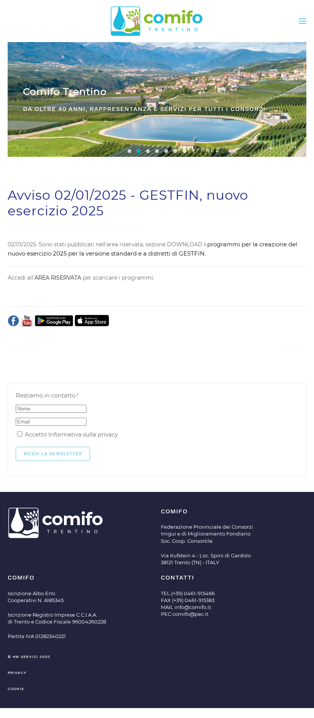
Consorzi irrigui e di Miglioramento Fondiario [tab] (175, 151)
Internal (133, 229)
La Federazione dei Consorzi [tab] (157, 151)
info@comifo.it (193, 607)
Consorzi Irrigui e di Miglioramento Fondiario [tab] (148, 151)
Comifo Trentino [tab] (139, 151)
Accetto (70, 434)
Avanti (293, 347)
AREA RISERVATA (57, 277)
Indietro (23, 347)
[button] (302, 21)
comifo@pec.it (190, 614)
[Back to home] (157, 21)
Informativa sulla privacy (83, 434)
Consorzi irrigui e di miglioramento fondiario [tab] (129, 151)
